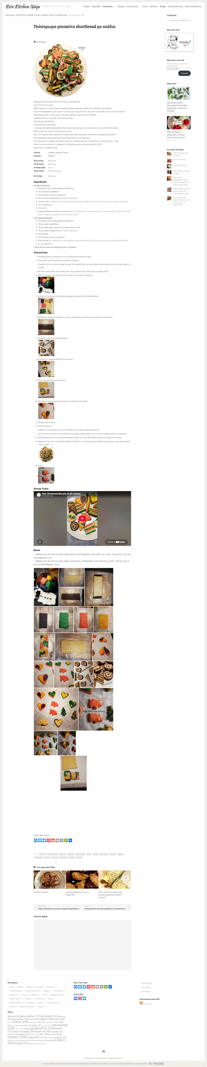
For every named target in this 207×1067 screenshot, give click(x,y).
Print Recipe (40, 42)
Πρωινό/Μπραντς (193, 6)
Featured (10, 15)
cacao (95, 854)
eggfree (120, 854)
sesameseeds (39, 1040)
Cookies (29, 987)
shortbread (63, 857)
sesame (26, 1040)
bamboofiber (80, 854)
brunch (59, 1019)
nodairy (47, 857)
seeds (18, 1040)
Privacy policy (158, 1064)
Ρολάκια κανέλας (41, 892)
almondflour (52, 854)
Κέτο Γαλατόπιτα (179, 159)
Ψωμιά (86, 6)
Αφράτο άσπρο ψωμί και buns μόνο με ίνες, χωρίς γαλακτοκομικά (182, 191)
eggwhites (42, 1031)
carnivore (49, 1022)
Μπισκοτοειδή (34, 15)
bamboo (71, 854)
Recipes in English (32, 991)
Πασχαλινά (39, 999)
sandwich (11, 1040)
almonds (62, 854)
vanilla (79, 857)
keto (44, 1034)
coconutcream (32, 1025)
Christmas (104, 854)
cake (41, 1022)
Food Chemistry (15, 991)
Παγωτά (28, 999)
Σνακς (163, 6)
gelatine (24, 1034)
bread (32, 1019)
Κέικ (44, 995)
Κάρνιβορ (96, 6)
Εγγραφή (184, 73)
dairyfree (44, 1028)
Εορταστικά (132, 6)
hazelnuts (38, 857)
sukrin (71, 857)
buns (10, 1022)
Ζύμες (24, 995)
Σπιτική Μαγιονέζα (180, 165)
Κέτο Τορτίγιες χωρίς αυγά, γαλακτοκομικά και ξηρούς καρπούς (110, 895)
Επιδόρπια (108, 6)
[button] (46, 587)
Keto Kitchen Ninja (22, 6)
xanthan (40, 1044)
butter (89, 854)
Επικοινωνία (146, 987)
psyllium (60, 1037)
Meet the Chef (147, 983)
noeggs (54, 857)
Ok (150, 1064)
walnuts (32, 1043)
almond (42, 854)
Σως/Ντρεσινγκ (175, 6)
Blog (11, 987)
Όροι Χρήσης (146, 991)
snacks (51, 1040)
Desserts (39, 987)
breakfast (45, 1019)
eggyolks (57, 1031)
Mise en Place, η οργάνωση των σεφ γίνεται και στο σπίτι (176, 135)
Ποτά (145, 6)
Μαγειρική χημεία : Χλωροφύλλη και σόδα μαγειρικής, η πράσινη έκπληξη (177, 106)
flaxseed (13, 1034)
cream (28, 1028)
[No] (204, 1064)
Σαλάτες (154, 6)
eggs (29, 1031)
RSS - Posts (147, 1004)
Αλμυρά (121, 6)
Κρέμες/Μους (56, 995)
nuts (43, 1037)
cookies (113, 854)
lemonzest (55, 1034)
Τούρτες (12, 1007)
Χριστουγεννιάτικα (58, 15)
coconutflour (47, 1025)
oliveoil (50, 1037)
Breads (19, 987)
